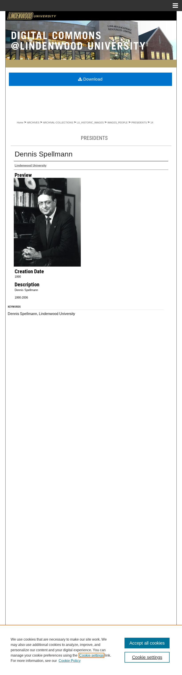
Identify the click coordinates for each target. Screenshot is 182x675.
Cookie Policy (70, 661)
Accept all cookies (147, 643)
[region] (91, 650)
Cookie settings (91, 655)
